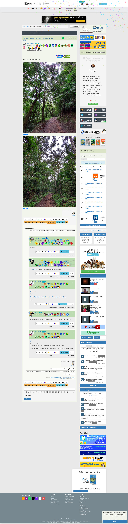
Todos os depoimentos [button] (92, 103)
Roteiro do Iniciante (69, 496)
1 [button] (39, 352)
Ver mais (25, 134)
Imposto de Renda (55, 504)
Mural (24, 32)
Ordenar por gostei (49, 232)
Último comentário (70, 230)
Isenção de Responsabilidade (84, 506)
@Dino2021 (33, 269)
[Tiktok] (33, 498)
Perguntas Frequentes (85, 498)
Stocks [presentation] (95, 159)
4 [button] (39, 251)
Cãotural (67, 501)
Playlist (97, 337)
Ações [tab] (94, 348)
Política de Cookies (122, 519)
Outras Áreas (92, 395)
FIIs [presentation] (90, 159)
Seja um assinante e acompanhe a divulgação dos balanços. (85, 240)
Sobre (81, 502)
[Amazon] (23, 498)
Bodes (90, 337)
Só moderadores (49, 230)
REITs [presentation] (102, 159)
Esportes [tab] (95, 351)
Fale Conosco (83, 501)
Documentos (32, 32)
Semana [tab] (88, 346)
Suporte (81, 499)
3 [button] (37, 304)
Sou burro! (28, 395)
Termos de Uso (83, 514)
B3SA (95, 222)
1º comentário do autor (59, 230)
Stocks (52, 498)
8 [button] (39, 273)
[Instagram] (26, 498)
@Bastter (32, 291)
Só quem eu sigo (33, 230)
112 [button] (29, 219)
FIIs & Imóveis (54, 499)
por (94, 356)
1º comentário (65, 371)
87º (41, 312)
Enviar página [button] (75, 26)
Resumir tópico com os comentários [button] (59, 368)
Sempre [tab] (83, 348)
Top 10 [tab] (89, 348)
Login (97, 4)
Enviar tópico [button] (72, 368)
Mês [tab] (93, 346)
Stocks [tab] (102, 348)
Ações (52, 496)
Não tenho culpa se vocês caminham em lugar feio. (38, 38)
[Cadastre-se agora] (64, 20)
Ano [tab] (97, 346)
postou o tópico (94, 399)
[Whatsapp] (29, 498)
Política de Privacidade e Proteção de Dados (85, 512)
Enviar (27, 399)
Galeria (38, 32)
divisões (104, 121)
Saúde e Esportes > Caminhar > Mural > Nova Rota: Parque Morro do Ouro (47, 297)
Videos (84, 337)
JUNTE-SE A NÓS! (93, 271)
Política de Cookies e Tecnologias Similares (85, 509)
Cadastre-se (103, 4)
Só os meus (41, 230)
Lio (36, 312)
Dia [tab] (84, 346)
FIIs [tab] (98, 348)
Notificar (72, 371)
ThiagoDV (37, 238)
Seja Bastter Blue (69, 502)
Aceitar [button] (114, 521)
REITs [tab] (90, 351)
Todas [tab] (85, 393)
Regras (81, 504)
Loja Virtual (82, 496)
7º (43, 238)
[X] (40, 498)
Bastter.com (55, 519)
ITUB (95, 180)
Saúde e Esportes (69, 499)
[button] (23, 3)
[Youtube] (43, 498)
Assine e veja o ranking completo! (93, 225)
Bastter (37, 260)
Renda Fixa (53, 502)
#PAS (66, 498)
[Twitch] (36, 498)
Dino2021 (30, 43)
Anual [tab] (100, 346)
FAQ (27, 32)
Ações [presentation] (84, 159)
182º (37, 43)
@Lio (31, 341)
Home (24, 26)
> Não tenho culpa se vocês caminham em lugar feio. (64, 377)
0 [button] (41, 219)
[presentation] (26, 392)
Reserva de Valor (55, 501)
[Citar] (66, 222)
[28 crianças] (82, 4)
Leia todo (98, 95)
